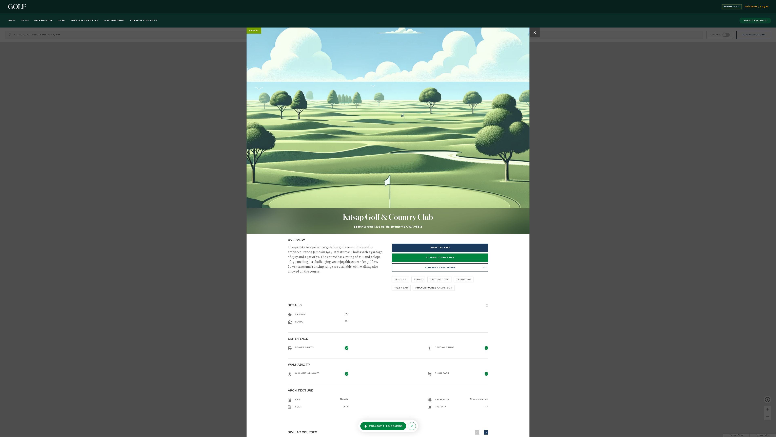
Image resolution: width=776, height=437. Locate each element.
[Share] (412, 426)
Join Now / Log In (756, 6)
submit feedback (755, 21)
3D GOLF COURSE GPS (440, 258)
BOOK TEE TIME (440, 248)
